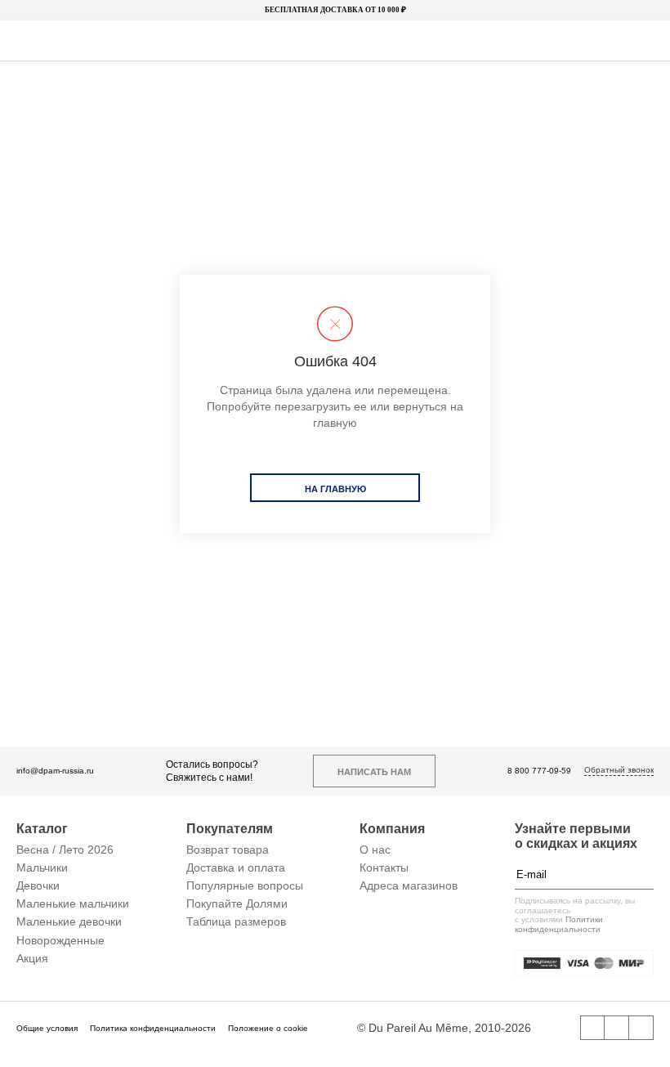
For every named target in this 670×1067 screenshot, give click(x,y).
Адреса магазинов (409, 885)
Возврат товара (227, 849)
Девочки (38, 885)
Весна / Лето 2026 (65, 849)
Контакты (384, 867)
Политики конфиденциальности (559, 924)
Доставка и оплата (235, 867)
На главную (335, 489)
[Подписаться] (645, 874)
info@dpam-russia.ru (55, 770)
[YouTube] (617, 1027)
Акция (32, 958)
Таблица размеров (236, 921)
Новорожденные (60, 940)
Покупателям (229, 829)
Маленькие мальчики (72, 903)
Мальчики (42, 867)
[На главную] (333, 41)
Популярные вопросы (244, 885)
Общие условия (47, 1028)
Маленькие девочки (69, 921)
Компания (392, 829)
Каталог (42, 829)
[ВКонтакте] (592, 1027)
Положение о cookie (268, 1028)
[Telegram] (641, 1027)
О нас (375, 849)
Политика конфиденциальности (153, 1028)
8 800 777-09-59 (539, 770)
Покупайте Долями (237, 903)
